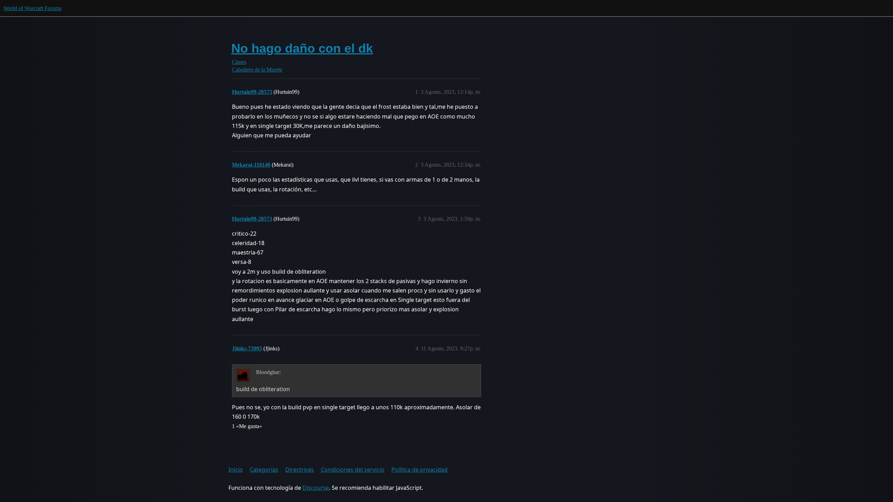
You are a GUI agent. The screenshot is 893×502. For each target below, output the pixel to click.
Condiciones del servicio (352, 469)
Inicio (235, 469)
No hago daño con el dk (302, 48)
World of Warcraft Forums (32, 8)
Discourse (315, 488)
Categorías (264, 469)
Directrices (299, 469)
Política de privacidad (419, 469)
